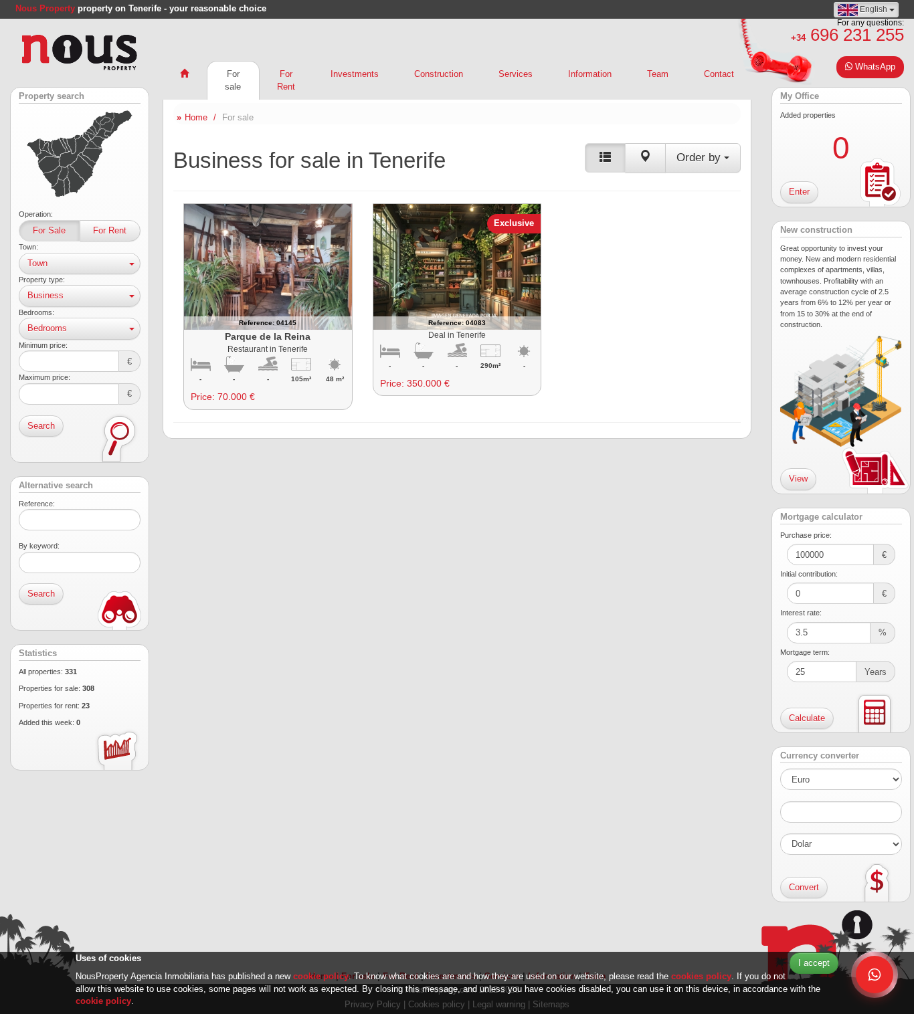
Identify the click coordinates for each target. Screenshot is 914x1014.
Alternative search (56, 485)
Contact (719, 74)
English (873, 9)
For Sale (49, 230)
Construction (438, 74)
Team (657, 74)
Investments (355, 74)
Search (41, 426)
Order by (700, 157)
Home (196, 117)
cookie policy (321, 976)
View (798, 479)
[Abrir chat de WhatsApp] (874, 974)
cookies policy (701, 976)
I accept (814, 963)
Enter (799, 192)
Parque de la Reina (267, 336)
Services (515, 74)
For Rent (109, 230)
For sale (233, 80)
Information (590, 74)
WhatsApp (873, 67)
